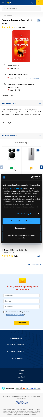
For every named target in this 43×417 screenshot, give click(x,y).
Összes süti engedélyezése (21, 221)
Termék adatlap (12, 170)
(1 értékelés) (19, 27)
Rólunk (21, 370)
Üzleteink (21, 377)
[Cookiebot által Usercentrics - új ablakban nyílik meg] (30, 177)
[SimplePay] (21, 388)
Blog (21, 380)
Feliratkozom (21, 323)
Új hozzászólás (33, 264)
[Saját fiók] (32, 2)
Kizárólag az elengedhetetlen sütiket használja (22, 236)
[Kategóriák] (3, 2)
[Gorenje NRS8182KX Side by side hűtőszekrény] (31, 162)
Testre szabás (20, 228)
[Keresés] (38, 9)
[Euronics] (8, 2)
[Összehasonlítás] (18, 150)
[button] (32, 78)
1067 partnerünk (15, 188)
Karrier (21, 374)
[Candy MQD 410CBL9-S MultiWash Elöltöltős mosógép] (11, 162)
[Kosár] (39, 2)
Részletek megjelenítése (26, 214)
